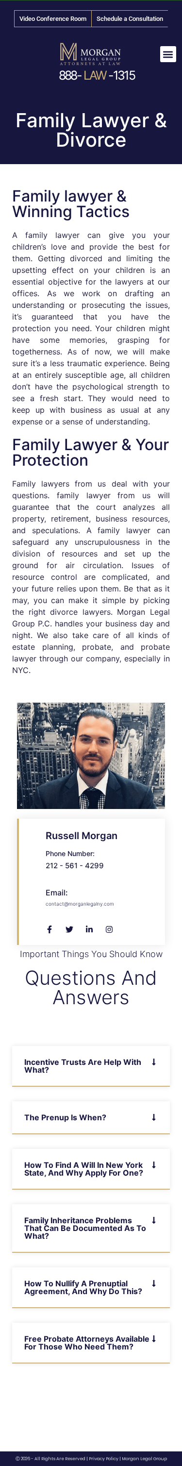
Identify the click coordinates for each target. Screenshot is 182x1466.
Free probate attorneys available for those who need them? (86, 1342)
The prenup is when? (65, 1117)
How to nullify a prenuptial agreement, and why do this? (83, 1287)
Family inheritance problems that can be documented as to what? (85, 1228)
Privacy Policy (103, 1459)
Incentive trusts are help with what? (82, 1066)
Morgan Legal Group (144, 1459)
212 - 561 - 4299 (75, 865)
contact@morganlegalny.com (80, 904)
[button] (168, 54)
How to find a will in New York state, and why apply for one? (83, 1169)
